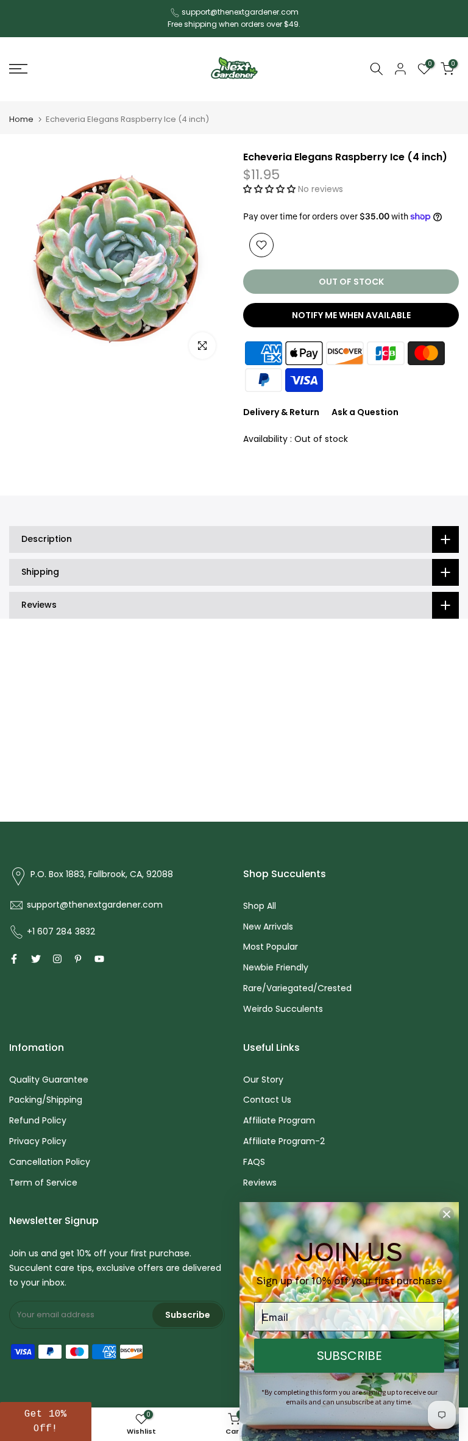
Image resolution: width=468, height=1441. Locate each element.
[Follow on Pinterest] (78, 959)
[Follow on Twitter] (36, 959)
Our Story (263, 1079)
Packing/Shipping (45, 1100)
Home (21, 119)
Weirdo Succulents (283, 1009)
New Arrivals (268, 926)
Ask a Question (365, 412)
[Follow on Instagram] (57, 959)
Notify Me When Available (351, 315)
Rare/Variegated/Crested (297, 988)
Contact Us (267, 1100)
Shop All (259, 906)
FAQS (254, 1162)
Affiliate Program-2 (284, 1141)
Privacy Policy (37, 1141)
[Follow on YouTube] (99, 959)
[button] (270, 189)
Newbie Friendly (275, 967)
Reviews (260, 1182)
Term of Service (43, 1182)
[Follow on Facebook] (14, 959)
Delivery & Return (281, 412)
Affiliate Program (279, 1120)
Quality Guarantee (48, 1079)
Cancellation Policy (49, 1162)
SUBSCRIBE (349, 1355)
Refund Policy (37, 1120)
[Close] (446, 1214)
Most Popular (270, 947)
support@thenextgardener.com (240, 12)
